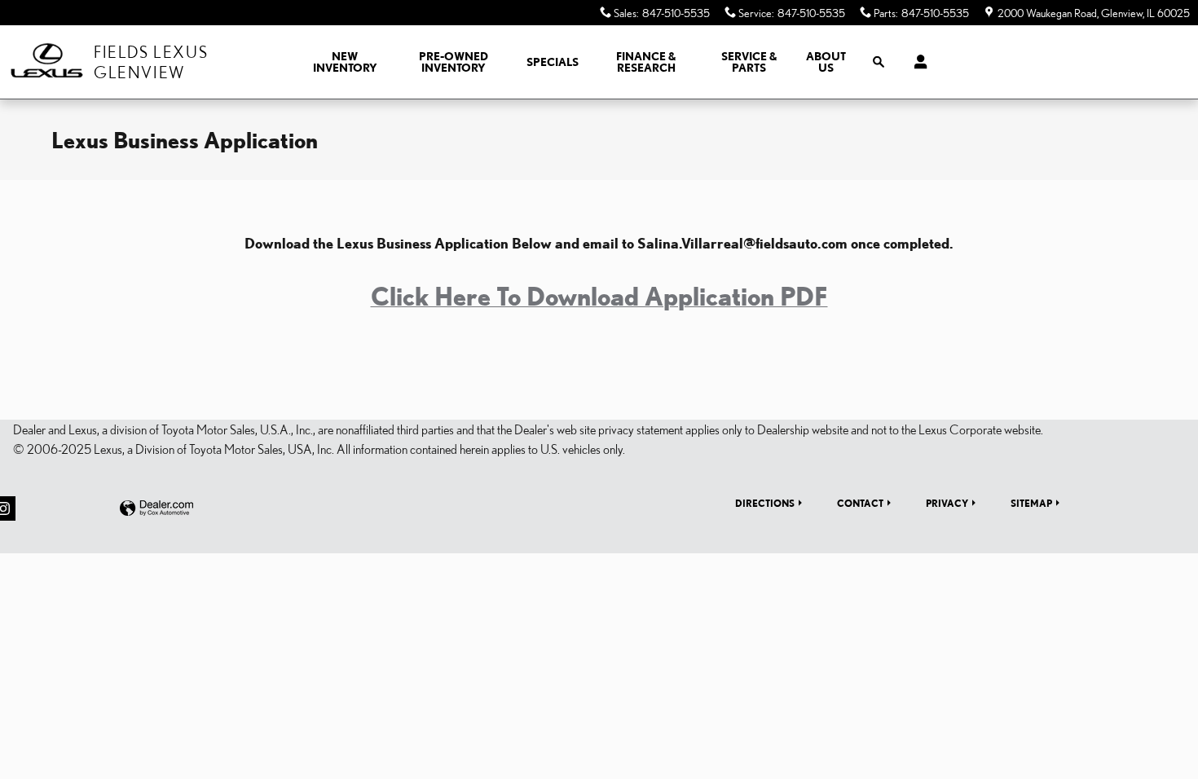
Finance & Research (646, 62)
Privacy (947, 502)
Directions (765, 502)
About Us (826, 62)
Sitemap (1031, 502)
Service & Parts (749, 62)
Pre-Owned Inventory (453, 62)
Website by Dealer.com (156, 508)
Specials (552, 61)
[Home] (47, 62)
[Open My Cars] (916, 62)
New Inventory (345, 62)
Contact (860, 502)
